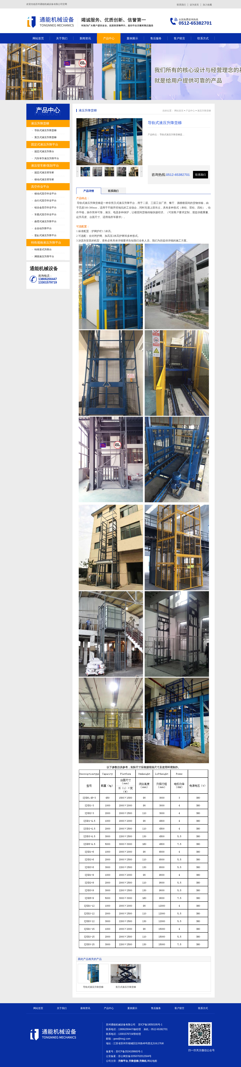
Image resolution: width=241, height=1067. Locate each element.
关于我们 (61, 38)
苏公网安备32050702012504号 (134, 1056)
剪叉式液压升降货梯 (45, 137)
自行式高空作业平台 (45, 200)
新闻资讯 (85, 38)
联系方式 (203, 38)
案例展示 (132, 38)
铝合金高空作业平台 (45, 207)
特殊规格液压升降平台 (46, 242)
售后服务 (156, 38)
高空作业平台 (40, 186)
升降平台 (123, 1060)
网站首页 (38, 38)
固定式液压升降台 (44, 151)
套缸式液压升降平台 (45, 235)
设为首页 (194, 4)
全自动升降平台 (43, 228)
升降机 (143, 1060)
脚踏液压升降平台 (44, 256)
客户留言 (179, 38)
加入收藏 (207, 4)
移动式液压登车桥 (44, 179)
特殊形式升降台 (43, 249)
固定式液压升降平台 (44, 144)
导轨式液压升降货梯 (45, 130)
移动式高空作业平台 (45, 193)
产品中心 (108, 38)
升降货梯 (134, 1060)
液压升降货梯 (40, 123)
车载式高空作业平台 (45, 214)
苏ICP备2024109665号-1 (129, 1051)
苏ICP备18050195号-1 (150, 1024)
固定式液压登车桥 (44, 172)
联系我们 (181, 4)
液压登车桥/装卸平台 (45, 165)
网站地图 (152, 1060)
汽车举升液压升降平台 (46, 158)
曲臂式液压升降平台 (45, 221)
